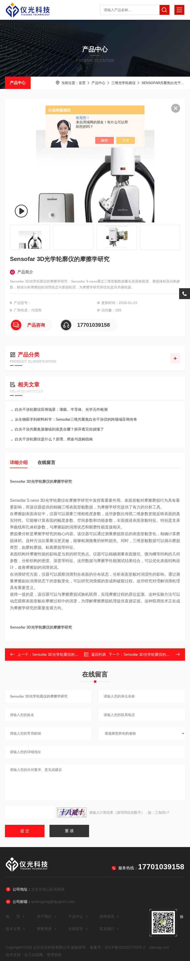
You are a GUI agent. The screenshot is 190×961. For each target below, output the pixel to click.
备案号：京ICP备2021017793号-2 (117, 947)
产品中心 (18, 83)
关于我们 (44, 916)
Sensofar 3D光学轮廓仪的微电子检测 (154, 654)
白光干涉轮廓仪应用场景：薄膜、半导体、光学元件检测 (61, 409)
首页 (82, 83)
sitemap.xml (159, 947)
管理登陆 (54, 955)
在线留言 (46, 462)
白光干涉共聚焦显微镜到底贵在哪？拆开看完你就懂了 (59, 429)
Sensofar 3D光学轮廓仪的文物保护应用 (64, 654)
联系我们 (106, 929)
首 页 (13, 916)
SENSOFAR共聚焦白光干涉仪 (165, 83)
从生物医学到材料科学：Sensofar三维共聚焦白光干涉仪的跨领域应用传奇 (76, 419)
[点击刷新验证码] (72, 812)
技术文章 (13, 929)
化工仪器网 (33, 955)
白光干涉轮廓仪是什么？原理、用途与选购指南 (54, 439)
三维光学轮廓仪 (123, 83)
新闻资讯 (106, 916)
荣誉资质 (44, 929)
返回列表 (98, 654)
